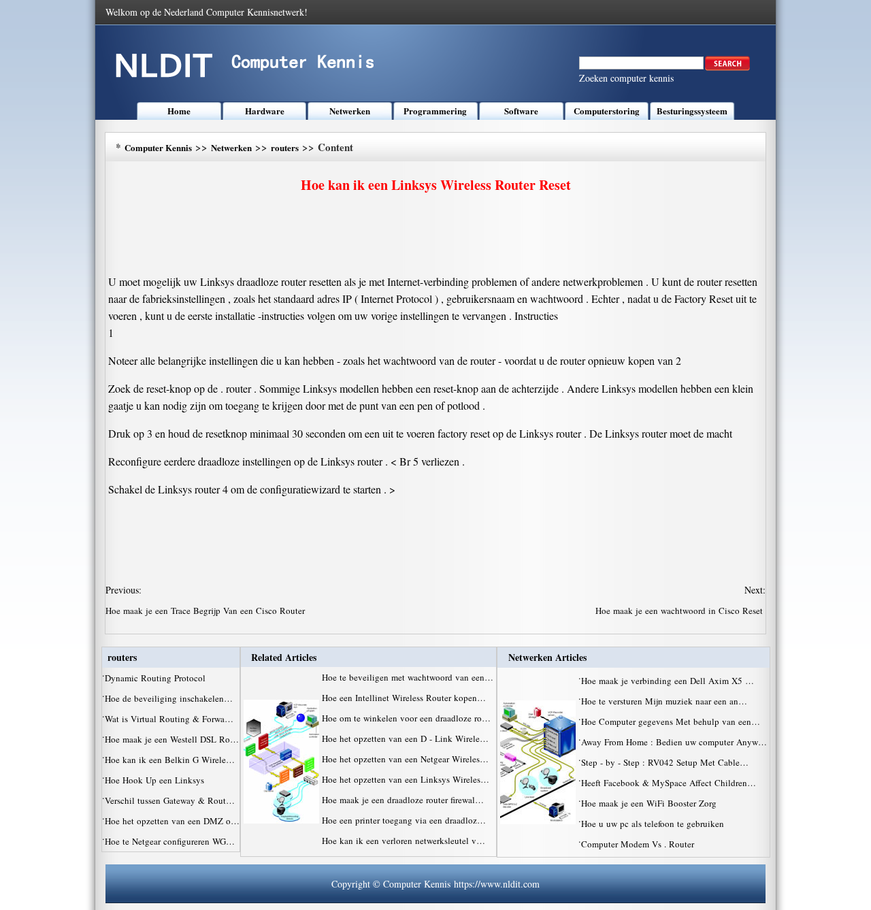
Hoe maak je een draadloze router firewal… (403, 800)
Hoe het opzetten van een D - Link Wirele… (405, 738)
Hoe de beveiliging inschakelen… (169, 698)
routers (285, 147)
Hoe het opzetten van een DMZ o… (172, 821)
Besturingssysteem (692, 110)
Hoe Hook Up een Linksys (156, 780)
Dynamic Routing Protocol (156, 678)
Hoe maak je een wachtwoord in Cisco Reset (680, 610)
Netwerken (349, 110)
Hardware (264, 110)
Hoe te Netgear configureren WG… (170, 841)
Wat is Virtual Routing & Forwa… (169, 719)
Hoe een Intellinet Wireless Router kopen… (404, 698)
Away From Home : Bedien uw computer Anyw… (674, 742)
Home (179, 110)
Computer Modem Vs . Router (639, 844)
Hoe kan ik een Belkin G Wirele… (170, 759)
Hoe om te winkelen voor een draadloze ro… (406, 718)
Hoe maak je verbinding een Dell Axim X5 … (667, 681)
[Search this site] (727, 67)
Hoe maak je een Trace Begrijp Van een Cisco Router (206, 610)
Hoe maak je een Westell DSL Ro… (172, 739)
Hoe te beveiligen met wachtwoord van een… (407, 677)
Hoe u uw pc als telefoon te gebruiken (654, 823)
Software (521, 110)
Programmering (435, 110)
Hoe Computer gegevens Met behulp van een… (670, 721)
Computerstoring (607, 110)
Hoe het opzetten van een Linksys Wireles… (405, 779)
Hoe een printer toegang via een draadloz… (404, 820)
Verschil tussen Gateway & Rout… (170, 800)
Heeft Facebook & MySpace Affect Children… (668, 783)
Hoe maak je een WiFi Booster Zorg (650, 803)
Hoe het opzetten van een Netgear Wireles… (405, 759)
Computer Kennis (158, 147)
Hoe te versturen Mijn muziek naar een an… (664, 701)
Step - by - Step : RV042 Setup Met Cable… (665, 762)
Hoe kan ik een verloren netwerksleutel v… (403, 840)
